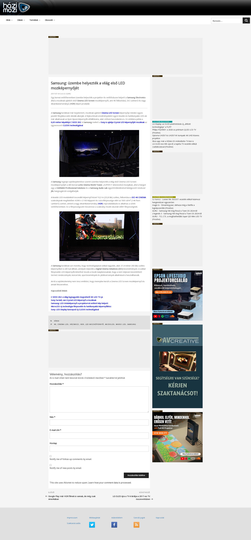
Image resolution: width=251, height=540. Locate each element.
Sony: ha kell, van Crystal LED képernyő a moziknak (73, 300)
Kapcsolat (160, 517)
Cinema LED (63, 324)
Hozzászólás (57, 383)
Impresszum (72, 517)
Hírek (8, 20)
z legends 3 (157, 213)
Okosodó (49, 20)
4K (55, 324)
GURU (68, 93)
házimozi (74, 324)
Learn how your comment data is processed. (109, 482)
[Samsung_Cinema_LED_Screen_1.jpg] (99, 153)
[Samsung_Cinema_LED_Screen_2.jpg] (99, 236)
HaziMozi (13, 3)
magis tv (155, 205)
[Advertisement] (125, 56)
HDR (100, 203)
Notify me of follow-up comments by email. (71, 459)
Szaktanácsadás (74, 523)
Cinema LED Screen (110, 112)
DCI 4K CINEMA (139, 197)
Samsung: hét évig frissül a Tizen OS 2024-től (178, 211)
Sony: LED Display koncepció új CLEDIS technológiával (75, 309)
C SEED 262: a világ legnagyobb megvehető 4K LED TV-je (77, 297)
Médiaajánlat (94, 517)
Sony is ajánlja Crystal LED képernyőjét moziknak (122, 122)
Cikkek (20, 20)
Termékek (34, 20)
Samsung (131, 324)
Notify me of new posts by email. (66, 468)
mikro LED (121, 324)
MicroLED (110, 324)
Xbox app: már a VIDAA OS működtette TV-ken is (173, 141)
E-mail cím (55, 430)
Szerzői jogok (139, 517)
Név (52, 417)
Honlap (53, 443)
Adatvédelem (116, 517)
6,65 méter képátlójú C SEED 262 (66, 122)
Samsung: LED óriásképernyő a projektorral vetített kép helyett (79, 303)
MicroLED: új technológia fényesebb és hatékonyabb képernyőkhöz (81, 306)
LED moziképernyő (94, 324)
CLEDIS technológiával (73, 125)
